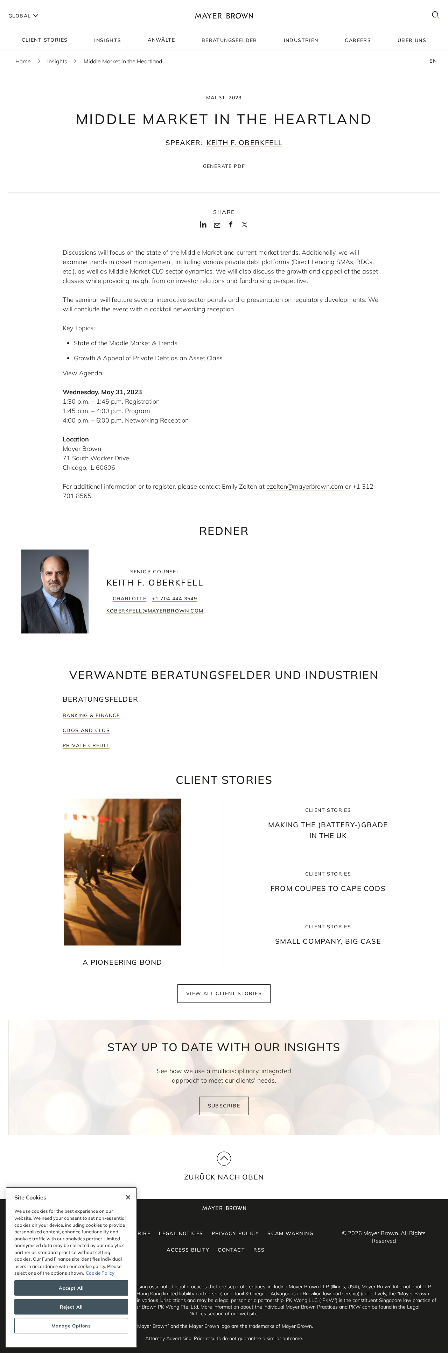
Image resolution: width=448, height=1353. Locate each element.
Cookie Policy (100, 1273)
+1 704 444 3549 (174, 598)
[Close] (128, 1197)
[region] (71, 1267)
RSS (259, 1250)
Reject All (71, 1307)
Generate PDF (224, 166)
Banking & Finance (91, 715)
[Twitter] (244, 227)
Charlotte (130, 598)
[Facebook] (231, 226)
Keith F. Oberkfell (244, 142)
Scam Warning (290, 1233)
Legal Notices (181, 1233)
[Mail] (217, 225)
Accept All (71, 1288)
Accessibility (188, 1250)
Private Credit (86, 745)
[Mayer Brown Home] (224, 15)
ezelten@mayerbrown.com (304, 486)
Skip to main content (34, 5)
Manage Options (71, 1326)
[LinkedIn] (203, 226)
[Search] (436, 15)
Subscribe (224, 1106)
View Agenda (82, 373)
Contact (231, 1250)
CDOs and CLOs (86, 730)
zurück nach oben (224, 1177)
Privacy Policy (235, 1233)
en (433, 61)
